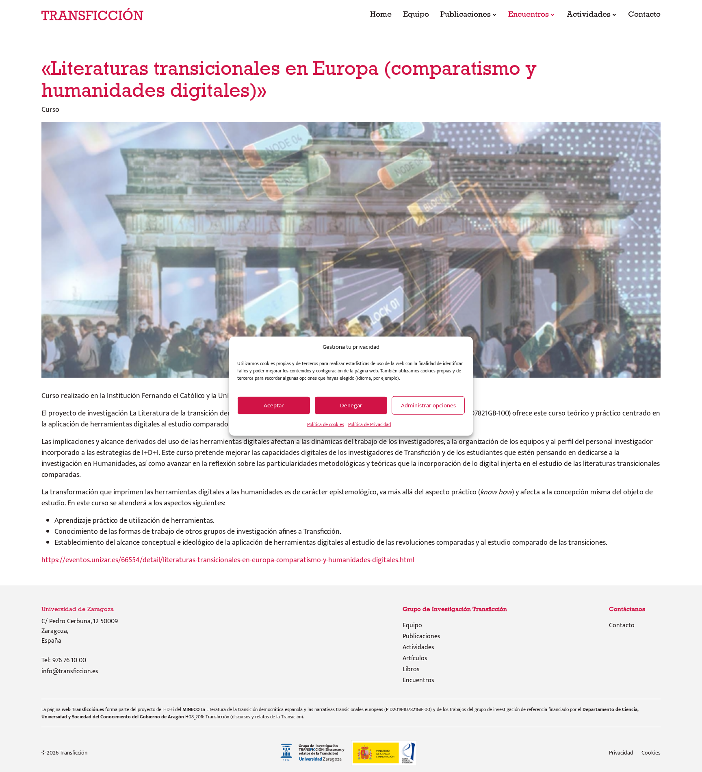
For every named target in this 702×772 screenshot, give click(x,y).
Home (381, 14)
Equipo (416, 14)
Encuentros (528, 14)
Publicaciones (465, 14)
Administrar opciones (428, 405)
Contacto (644, 14)
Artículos (415, 658)
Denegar (351, 405)
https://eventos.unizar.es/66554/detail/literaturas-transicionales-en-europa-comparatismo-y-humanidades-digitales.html (227, 560)
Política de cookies (325, 424)
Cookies (651, 752)
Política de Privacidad (369, 424)
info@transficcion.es (69, 671)
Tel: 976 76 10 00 (63, 660)
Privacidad (621, 752)
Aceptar (274, 405)
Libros (411, 669)
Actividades (589, 14)
